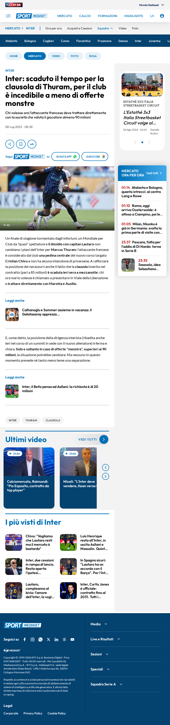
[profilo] (162, 16)
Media (95, 624)
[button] (13, 56)
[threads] (64, 639)
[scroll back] (105, 467)
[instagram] (32, 639)
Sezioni (96, 654)
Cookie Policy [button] (57, 713)
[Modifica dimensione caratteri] (31, 144)
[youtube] (72, 639)
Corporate (11, 713)
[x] (48, 639)
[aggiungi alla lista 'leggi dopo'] (21, 144)
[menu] (8, 16)
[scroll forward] (105, 476)
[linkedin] (56, 639)
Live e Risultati (102, 639)
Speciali (97, 669)
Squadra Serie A (103, 684)
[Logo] (32, 16)
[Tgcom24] (14, 5)
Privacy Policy (32, 713)
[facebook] (24, 639)
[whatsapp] (40, 639)
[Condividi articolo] (9, 144)
